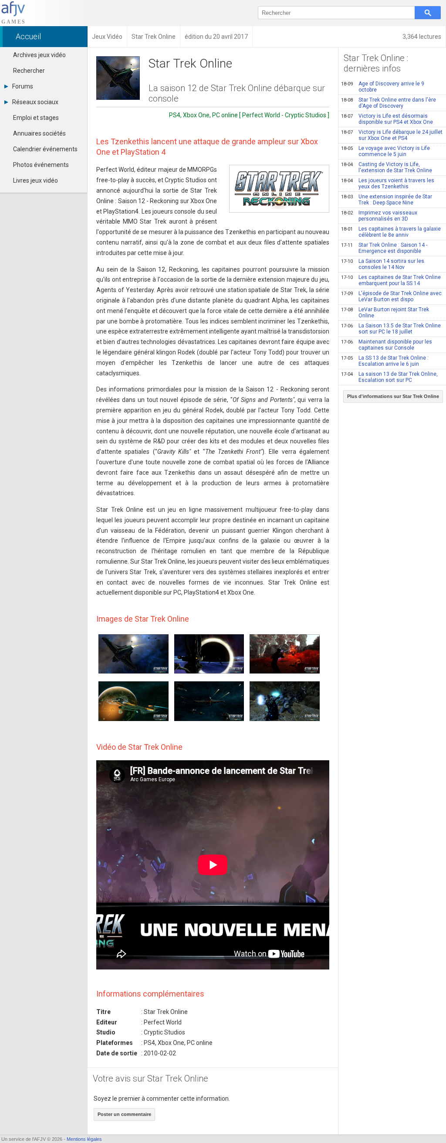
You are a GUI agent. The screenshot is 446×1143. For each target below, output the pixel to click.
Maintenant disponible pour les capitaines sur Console (386, 345)
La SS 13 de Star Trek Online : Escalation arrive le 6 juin (385, 361)
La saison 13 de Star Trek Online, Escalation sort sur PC (389, 377)
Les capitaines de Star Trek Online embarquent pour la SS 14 (391, 280)
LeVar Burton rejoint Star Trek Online (385, 312)
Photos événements (41, 164)
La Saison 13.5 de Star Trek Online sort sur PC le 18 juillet (391, 329)
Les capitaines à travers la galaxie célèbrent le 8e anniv (391, 232)
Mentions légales (84, 1139)
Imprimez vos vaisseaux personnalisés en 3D (379, 216)
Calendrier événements (45, 149)
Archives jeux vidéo (39, 54)
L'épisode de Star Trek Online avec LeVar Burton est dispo (391, 296)
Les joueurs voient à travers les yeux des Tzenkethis (387, 183)
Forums (22, 86)
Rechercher (29, 70)
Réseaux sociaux (35, 102)
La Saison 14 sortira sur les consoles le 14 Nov (382, 264)
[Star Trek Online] (279, 188)
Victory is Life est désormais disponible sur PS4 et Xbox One (387, 119)
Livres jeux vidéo (35, 180)
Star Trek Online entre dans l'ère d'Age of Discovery (388, 103)
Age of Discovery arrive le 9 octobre (382, 87)
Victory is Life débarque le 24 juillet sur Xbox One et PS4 (392, 135)
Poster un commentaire (124, 1114)
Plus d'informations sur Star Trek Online (393, 396)
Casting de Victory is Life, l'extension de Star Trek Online (386, 167)
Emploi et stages (36, 117)
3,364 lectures (421, 36)
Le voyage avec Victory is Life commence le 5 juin (385, 151)
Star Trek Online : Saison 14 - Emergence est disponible (384, 248)
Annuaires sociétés (39, 133)
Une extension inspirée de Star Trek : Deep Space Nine (386, 200)
